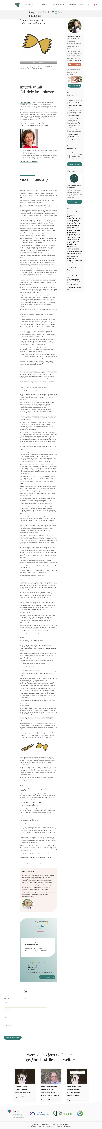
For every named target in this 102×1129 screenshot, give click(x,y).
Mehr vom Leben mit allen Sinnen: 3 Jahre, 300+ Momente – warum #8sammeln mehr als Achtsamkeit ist (74, 229)
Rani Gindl (72, 215)
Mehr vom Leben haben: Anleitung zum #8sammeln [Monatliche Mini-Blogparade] (74, 258)
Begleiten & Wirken (36, 67)
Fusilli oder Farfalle (25, 102)
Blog (89, 5)
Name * (6, 1002)
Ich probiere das (75, 64)
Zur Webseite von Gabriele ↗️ (29, 161)
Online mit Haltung (74, 281)
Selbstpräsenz (58, 5)
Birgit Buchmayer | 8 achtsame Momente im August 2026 (74, 253)
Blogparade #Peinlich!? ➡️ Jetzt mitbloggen (46, 14)
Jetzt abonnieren (75, 164)
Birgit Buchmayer (74, 243)
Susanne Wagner (7, 5)
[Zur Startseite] (18, 5)
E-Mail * (7, 1010)
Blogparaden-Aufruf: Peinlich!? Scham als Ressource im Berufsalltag (23, 1089)
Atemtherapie (29, 5)
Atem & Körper (73, 274)
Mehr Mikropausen (46, 977)
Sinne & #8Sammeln (75, 287)
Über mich (72, 5)
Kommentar (8, 1025)
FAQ (81, 5)
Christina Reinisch (74, 224)
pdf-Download (73, 85)
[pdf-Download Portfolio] (74, 79)
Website (6, 1017)
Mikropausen (43, 5)
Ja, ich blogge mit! (75, 201)
